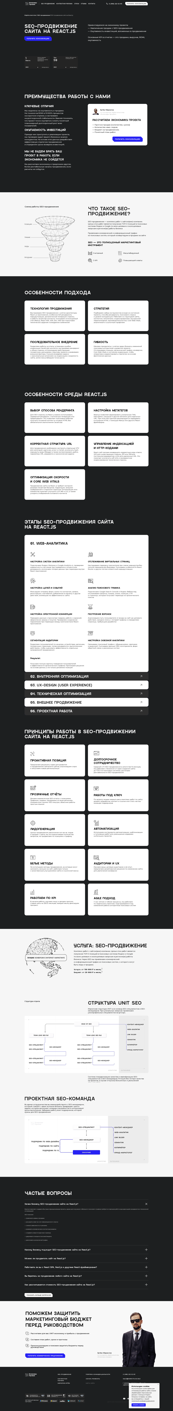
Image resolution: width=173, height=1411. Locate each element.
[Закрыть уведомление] (158, 1384)
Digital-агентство (31, 15)
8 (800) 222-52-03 (115, 4)
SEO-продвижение (43, 15)
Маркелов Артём (64, 1383)
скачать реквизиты (93, 1378)
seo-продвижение (64, 1374)
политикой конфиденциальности (143, 1401)
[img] (65, 62)
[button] (136, 3)
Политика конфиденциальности (98, 1374)
